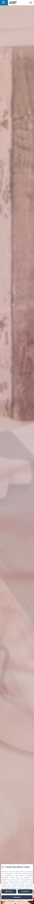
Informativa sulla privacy (22, 888)
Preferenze (17, 897)
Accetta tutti (25, 891)
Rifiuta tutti (8, 891)
